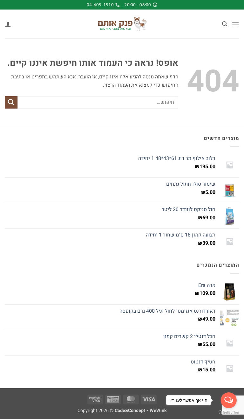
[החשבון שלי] (8, 24)
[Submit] (11, 102)
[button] (235, 24)
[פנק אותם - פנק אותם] (122, 24)
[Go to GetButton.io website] (229, 412)
